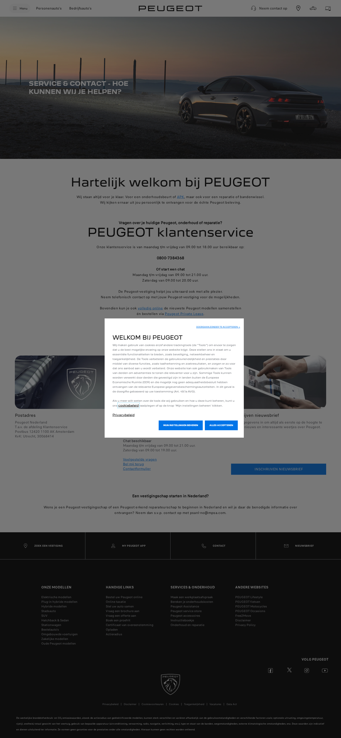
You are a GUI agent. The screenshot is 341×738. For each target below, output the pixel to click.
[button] (218, 327)
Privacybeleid (124, 415)
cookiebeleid (128, 405)
